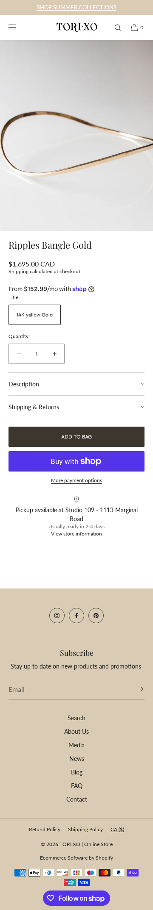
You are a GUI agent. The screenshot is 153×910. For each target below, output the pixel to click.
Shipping (18, 271)
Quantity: (19, 336)
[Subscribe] (133, 689)
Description (23, 384)
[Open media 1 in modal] (76, 135)
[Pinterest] (96, 615)
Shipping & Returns (33, 407)
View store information (76, 533)
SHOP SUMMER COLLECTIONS (76, 7)
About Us (76, 731)
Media (76, 745)
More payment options (76, 480)
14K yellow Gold (35, 314)
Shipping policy (85, 829)
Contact (76, 799)
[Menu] (18, 27)
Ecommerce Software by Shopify (76, 858)
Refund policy (44, 829)
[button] (114, 27)
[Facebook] (76, 615)
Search (76, 717)
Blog (76, 772)
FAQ (76, 785)
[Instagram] (57, 615)
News (76, 758)
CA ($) (117, 829)
